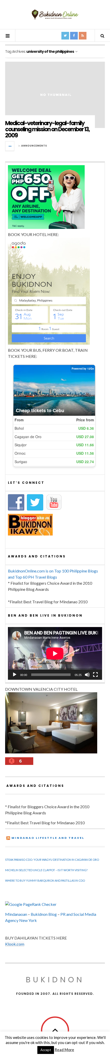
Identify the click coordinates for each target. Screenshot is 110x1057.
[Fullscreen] (95, 674)
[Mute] (87, 674)
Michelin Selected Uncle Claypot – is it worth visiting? (46, 870)
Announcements (34, 145)
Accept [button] (45, 1050)
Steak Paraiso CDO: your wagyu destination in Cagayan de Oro (52, 859)
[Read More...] (10, 146)
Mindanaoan (16, 914)
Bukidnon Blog (44, 914)
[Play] (14, 674)
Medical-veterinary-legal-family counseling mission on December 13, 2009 (47, 129)
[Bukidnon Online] (55, 14)
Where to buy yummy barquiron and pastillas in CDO (45, 880)
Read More (64, 1049)
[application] (55, 653)
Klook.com (14, 944)
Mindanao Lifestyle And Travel (48, 838)
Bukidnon (55, 979)
